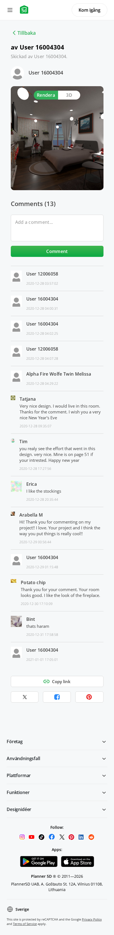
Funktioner (18, 792)
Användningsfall (23, 758)
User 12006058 (42, 274)
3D (69, 95)
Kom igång (89, 10)
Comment (57, 251)
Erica (31, 484)
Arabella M (31, 515)
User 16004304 (45, 72)
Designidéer (19, 809)
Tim (23, 441)
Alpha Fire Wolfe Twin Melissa (58, 374)
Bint (30, 619)
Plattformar (19, 775)
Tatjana (28, 399)
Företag (15, 741)
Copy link (61, 681)
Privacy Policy (92, 919)
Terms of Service (25, 924)
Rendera (46, 95)
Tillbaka (26, 32)
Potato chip (33, 582)
